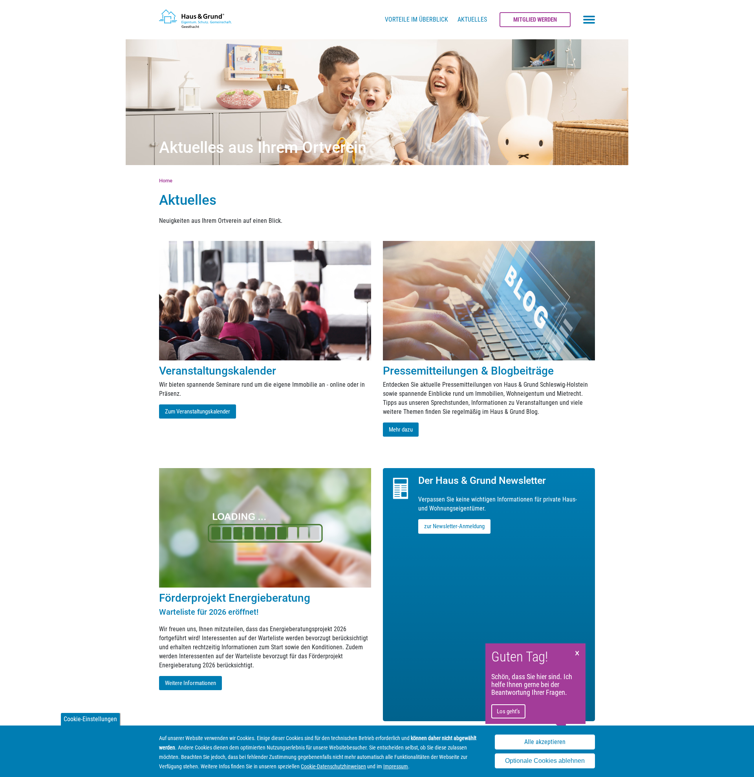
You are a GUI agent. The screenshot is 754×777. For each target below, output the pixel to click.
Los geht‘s (508, 711)
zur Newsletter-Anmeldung (454, 526)
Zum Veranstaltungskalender (197, 411)
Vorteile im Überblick (416, 19)
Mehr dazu (401, 429)
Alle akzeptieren (545, 742)
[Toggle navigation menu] (589, 20)
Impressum (395, 766)
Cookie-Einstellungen (90, 719)
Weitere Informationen (190, 683)
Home (165, 181)
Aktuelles (472, 19)
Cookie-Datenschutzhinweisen (333, 766)
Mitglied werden (535, 19)
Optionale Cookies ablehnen (545, 760)
